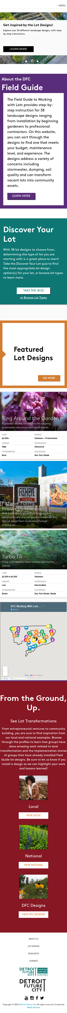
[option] (33, 32)
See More (49, 378)
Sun (36, 455)
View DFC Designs (33, 914)
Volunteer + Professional (45, 438)
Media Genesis (33, 1008)
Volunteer (38, 576)
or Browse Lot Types (33, 297)
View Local (33, 815)
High (4, 446)
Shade (53, 593)
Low (4, 585)
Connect (33, 961)
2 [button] (32, 60)
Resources (33, 954)
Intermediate (40, 585)
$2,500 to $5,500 (9, 576)
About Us (33, 939)
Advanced (39, 446)
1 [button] (26, 60)
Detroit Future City (27, 1005)
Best (4, 455)
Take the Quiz (33, 290)
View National (33, 865)
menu (62, 5)
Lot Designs (33, 946)
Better (5, 593)
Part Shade (44, 455)
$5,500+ (5, 438)
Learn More (18, 49)
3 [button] (37, 60)
